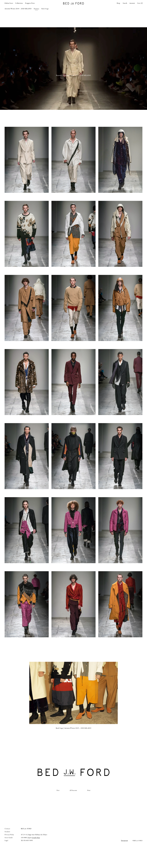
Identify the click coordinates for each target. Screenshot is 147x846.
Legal (6, 840)
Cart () (140, 3)
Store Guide (9, 838)
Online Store (8, 3)
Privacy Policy (9, 835)
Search (125, 3)
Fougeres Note (30, 3)
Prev (58, 790)
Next (88, 790)
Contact (7, 829)
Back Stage (45, 9)
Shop (118, 3)
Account (132, 3)
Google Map (36, 838)
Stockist (7, 832)
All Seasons (73, 790)
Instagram (124, 840)
